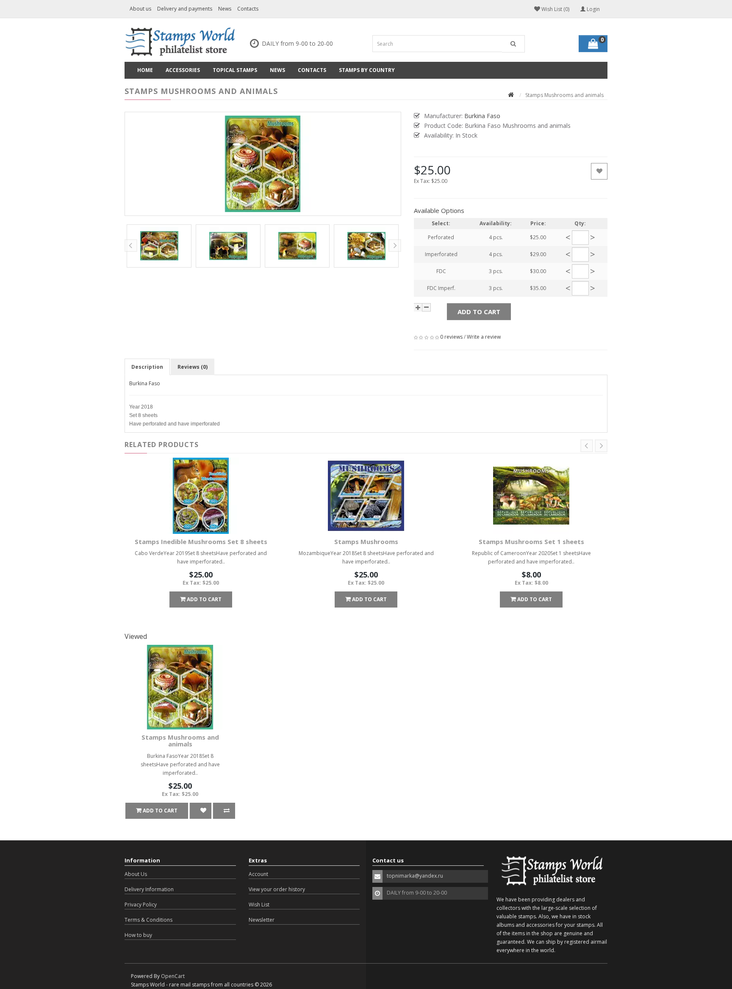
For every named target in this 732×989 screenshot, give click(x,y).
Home (145, 70)
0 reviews (451, 336)
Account (258, 874)
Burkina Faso (144, 383)
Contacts (247, 8)
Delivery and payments (184, 8)
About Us (136, 874)
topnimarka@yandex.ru (415, 875)
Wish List (259, 904)
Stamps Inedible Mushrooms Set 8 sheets (201, 541)
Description (147, 366)
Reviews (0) (192, 366)
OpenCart (173, 976)
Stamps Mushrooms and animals (180, 741)
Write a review (484, 336)
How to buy (138, 935)
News (224, 8)
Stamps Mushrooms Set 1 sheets (531, 541)
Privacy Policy (141, 904)
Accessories (183, 70)
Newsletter (261, 919)
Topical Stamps (235, 70)
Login (592, 9)
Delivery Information (149, 889)
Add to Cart (479, 311)
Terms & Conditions (148, 919)
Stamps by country (367, 70)
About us (140, 8)
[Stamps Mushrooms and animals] (263, 164)
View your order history (277, 889)
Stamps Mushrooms (366, 541)
